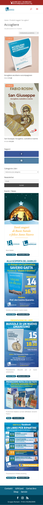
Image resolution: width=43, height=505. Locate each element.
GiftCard (19, 488)
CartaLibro (31, 488)
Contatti (9, 488)
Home (6, 20)
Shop (16, 492)
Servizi (24, 492)
